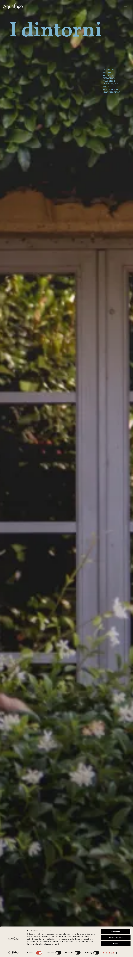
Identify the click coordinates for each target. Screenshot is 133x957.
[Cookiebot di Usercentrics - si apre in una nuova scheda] (13, 953)
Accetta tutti (115, 932)
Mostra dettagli (108, 953)
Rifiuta (115, 944)
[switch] (58, 953)
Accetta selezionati (116, 938)
